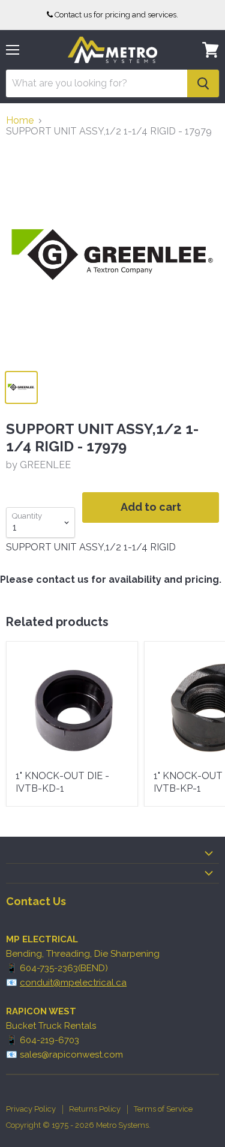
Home (20, 120)
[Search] (203, 83)
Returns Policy (95, 1108)
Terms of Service (163, 1108)
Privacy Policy (31, 1108)
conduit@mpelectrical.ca (73, 982)
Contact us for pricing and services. (116, 14)
